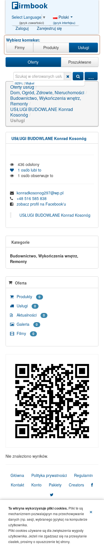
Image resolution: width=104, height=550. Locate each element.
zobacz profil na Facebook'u (41, 204)
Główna (17, 475)
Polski (64, 18)
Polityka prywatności (49, 475)
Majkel (25, 83)
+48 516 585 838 (32, 198)
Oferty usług (22, 87)
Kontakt (17, 485)
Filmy (25, 333)
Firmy (20, 47)
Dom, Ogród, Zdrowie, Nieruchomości (47, 92)
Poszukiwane (79, 62)
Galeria (27, 324)
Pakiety (55, 485)
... (91, 76)
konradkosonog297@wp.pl (40, 193)
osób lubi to (28, 170)
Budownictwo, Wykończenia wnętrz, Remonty (45, 101)
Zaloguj (22, 28)
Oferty (33, 62)
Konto (36, 485)
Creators (76, 485)
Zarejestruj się (49, 28)
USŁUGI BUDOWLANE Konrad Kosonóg (41, 112)
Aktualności (30, 315)
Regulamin (83, 475)
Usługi (83, 47)
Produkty (51, 47)
